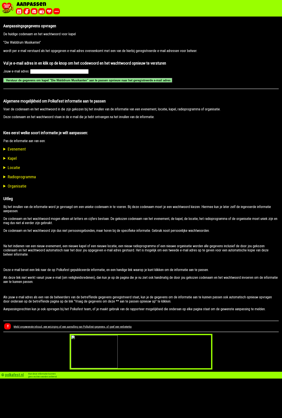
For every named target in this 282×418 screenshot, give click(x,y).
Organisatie (17, 186)
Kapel (12, 158)
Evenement (17, 149)
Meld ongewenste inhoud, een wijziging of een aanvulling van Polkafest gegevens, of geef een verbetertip (73, 326)
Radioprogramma (22, 176)
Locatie (14, 167)
